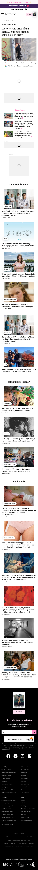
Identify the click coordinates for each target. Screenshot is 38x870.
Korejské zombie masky (8, 814)
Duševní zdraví (25, 789)
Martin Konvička (6, 217)
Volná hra (7, 403)
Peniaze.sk (31, 843)
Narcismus (24, 772)
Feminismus (24, 778)
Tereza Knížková (6, 413)
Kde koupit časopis (26, 811)
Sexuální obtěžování (26, 770)
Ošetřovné (4, 781)
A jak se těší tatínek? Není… (9, 800)
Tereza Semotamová (7, 646)
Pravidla (22, 833)
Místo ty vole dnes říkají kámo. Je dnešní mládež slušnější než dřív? (15, 32)
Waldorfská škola (10, 299)
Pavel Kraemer (5, 311)
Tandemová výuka (10, 464)
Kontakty (23, 806)
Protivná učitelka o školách (9, 803)
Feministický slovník (26, 820)
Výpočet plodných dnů (7, 770)
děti (5, 239)
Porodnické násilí (9, 503)
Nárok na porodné (6, 775)
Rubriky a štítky (25, 817)
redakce (4, 373)
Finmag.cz (6, 843)
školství (7, 269)
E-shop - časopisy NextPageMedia (24, 846)
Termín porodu (5, 787)
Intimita (6, 434)
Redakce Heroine (6, 517)
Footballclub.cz (9, 846)
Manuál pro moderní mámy (28, 808)
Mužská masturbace (7, 808)
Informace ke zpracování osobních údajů (17, 837)
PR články (23, 814)
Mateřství (23, 775)
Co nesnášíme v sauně (7, 811)
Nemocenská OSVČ (7, 784)
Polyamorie (24, 787)
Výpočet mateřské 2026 (8, 789)
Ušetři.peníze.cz (22, 843)
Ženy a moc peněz (17, 9)
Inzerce (23, 800)
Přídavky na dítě (6, 778)
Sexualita (23, 781)
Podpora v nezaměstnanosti (9, 772)
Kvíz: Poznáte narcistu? (8, 817)
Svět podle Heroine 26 (17, 6)
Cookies (16, 833)
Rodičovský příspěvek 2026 (9, 792)
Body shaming (25, 784)
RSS (31, 837)
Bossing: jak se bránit (7, 824)
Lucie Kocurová (6, 248)
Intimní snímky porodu (7, 806)
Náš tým (23, 803)
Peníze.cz (13, 843)
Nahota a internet (10, 668)
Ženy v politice (25, 792)
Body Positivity (9, 538)
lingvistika (7, 206)
